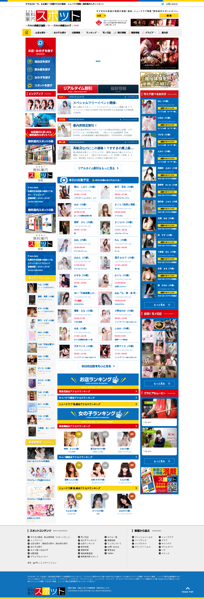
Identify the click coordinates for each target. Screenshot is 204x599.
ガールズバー (167, 547)
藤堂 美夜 (42, 296)
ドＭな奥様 (78, 322)
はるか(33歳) (124, 511)
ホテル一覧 (112, 537)
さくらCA (120, 222)
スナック (165, 553)
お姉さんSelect (120, 286)
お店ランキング (88, 543)
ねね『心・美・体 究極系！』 (129, 293)
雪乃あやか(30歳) (98, 449)
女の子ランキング (89, 540)
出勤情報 (34, 553)
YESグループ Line (121, 233)
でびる (161, 134)
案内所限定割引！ (85, 125)
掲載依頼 (111, 540)
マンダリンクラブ (71, 483)
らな (40, 284)
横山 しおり (80, 186)
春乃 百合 (120, 186)
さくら (117, 251)
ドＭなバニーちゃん (124, 452)
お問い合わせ (113, 547)
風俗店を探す (48, 543)
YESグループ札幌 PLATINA (39, 499)
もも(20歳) (124, 480)
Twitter (110, 553)
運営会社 (111, 550)
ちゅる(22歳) (71, 511)
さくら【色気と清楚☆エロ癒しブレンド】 (136, 204)
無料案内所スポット (89, 556)
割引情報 (85, 547)
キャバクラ (166, 543)
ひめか (161, 118)
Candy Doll (71, 514)
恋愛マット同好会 (44, 419)
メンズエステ (141, 543)
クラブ (165, 540)
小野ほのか (120, 310)
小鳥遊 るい (43, 428)
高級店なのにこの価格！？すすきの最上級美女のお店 (109, 148)
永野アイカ (120, 346)
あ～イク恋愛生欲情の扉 (46, 287)
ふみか (118, 328)
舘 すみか (162, 285)
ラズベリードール (44, 335)
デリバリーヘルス (143, 547)
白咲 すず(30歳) (98, 480)
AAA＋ (62, 97)
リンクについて (114, 543)
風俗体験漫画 (87, 553)
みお (76, 204)
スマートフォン (50, 563)
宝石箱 (62, 119)
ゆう (40, 404)
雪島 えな (79, 310)
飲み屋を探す (62, 543)
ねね (40, 356)
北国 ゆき (162, 218)
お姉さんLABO (33, 518)
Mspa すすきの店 (44, 359)
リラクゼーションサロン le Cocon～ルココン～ (92, 198)
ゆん (160, 101)
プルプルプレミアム (45, 299)
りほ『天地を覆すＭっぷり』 (50, 344)
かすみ (77, 275)
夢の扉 (62, 142)
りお (40, 416)
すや (40, 308)
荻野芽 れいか (164, 185)
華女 (39, 383)
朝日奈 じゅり (164, 201)
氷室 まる (162, 268)
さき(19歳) (124, 449)
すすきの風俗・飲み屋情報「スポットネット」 (51, 537)
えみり (161, 151)
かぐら (118, 275)
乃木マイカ (79, 346)
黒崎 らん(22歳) (71, 480)
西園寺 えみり (164, 168)
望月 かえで (121, 257)
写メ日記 (85, 537)
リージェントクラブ (124, 514)
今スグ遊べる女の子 (39, 550)
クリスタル (119, 216)
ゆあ (76, 328)
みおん (77, 257)
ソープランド (132, 97)
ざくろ (41, 368)
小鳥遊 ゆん (163, 252)
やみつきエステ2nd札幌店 (38, 461)
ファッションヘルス (130, 119)
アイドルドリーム (44, 407)
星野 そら (79, 222)
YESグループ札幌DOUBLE (39, 480)
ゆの (40, 332)
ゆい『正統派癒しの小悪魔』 (88, 293)
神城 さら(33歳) (71, 449)
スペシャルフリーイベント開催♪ (95, 102)
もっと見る (159, 304)
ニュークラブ (167, 537)
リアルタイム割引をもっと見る (96, 168)
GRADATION (42, 347)
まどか (41, 380)
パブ (164, 550)
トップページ (36, 540)
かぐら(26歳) (98, 511)
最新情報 (85, 550)
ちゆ (40, 392)
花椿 (98, 514)
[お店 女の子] (100, 15)
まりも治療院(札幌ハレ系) (83, 339)
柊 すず (161, 235)
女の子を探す (36, 547)
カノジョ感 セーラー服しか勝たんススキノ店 (174, 111)
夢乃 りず (42, 320)
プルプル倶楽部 (43, 323)
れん (117, 240)
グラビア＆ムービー (39, 556)
